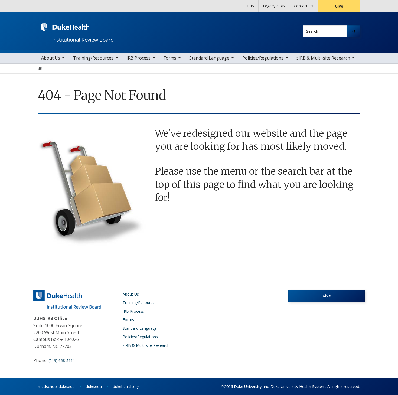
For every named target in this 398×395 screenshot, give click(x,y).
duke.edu (94, 386)
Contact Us (303, 5)
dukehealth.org (126, 386)
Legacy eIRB (274, 5)
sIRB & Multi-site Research (323, 58)
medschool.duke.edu (56, 386)
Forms (170, 58)
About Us (50, 58)
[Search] (353, 31)
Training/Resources (93, 58)
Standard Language (209, 58)
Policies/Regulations (262, 58)
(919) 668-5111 (61, 360)
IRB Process (138, 58)
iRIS (250, 5)
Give (339, 6)
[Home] (75, 26)
